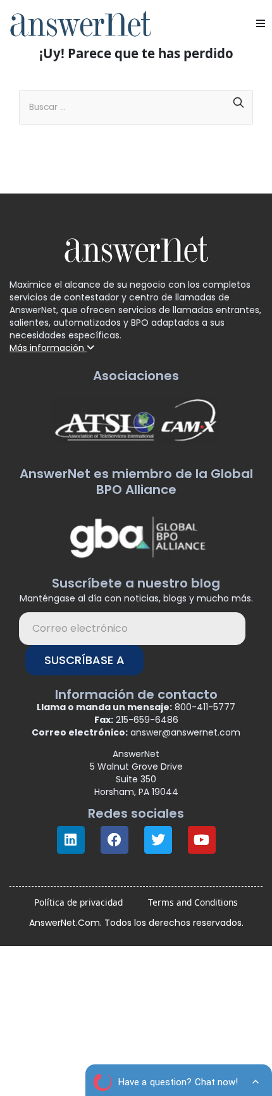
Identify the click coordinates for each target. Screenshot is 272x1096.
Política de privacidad (78, 902)
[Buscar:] (136, 103)
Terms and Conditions (193, 902)
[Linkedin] (71, 840)
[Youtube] (202, 840)
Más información (48, 348)
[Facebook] (114, 840)
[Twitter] (158, 840)
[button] (260, 23)
